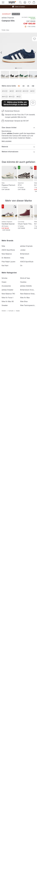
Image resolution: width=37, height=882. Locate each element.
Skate (18, 311)
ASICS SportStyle (8, 250)
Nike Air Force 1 (7, 298)
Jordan (22, 250)
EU (19, 86)
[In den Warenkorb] (15, 168)
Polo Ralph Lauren (8, 262)
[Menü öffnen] (3, 2)
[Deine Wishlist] (29, 2)
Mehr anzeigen (7, 141)
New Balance (7, 254)
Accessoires (6, 286)
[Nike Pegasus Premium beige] (9, 173)
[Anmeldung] (25, 2)
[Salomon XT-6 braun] (25, 173)
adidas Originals (8, 18)
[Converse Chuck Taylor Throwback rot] (25, 212)
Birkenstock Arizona (27, 290)
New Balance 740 (8, 294)
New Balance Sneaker (28, 294)
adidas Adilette (26, 286)
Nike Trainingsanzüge (28, 305)
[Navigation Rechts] (35, 52)
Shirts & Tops (25, 278)
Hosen (4, 282)
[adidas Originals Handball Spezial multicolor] (9, 212)
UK (24, 86)
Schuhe (4, 278)
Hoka (22, 258)
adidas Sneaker (7, 290)
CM (33, 86)
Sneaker (5, 305)
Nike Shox (24, 301)
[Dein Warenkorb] (34, 2)
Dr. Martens (6, 258)
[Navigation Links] (1, 52)
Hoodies (23, 282)
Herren (4, 311)
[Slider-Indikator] (16, 68)
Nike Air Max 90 (8, 301)
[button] (18, 51)
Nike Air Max (25, 298)
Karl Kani (5, 265)
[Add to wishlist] (34, 39)
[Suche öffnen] (20, 2)
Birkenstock (24, 254)
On (21, 265)
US (28, 86)
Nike (3, 246)
